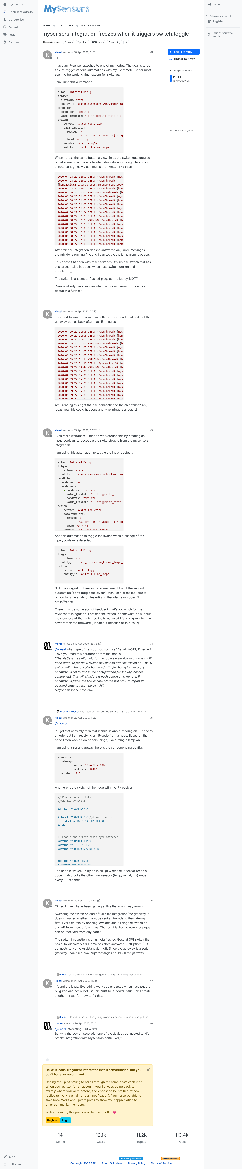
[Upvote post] (135, 300)
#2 (151, 311)
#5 (151, 717)
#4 (151, 643)
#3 (151, 430)
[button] (19, 1157)
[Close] (148, 1070)
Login (65, 1120)
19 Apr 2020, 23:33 (86, 643)
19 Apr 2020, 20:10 (85, 311)
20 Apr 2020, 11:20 (85, 717)
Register (52, 1120)
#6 (151, 900)
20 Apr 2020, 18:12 (86, 1023)
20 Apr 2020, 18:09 (85, 980)
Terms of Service (161, 1163)
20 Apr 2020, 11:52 (85, 900)
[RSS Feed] (126, 42)
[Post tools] (149, 300)
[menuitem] (223, 5)
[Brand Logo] (66, 9)
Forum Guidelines (112, 1163)
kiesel (58, 52)
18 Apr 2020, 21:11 (84, 52)
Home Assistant (52, 42)
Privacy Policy (136, 1163)
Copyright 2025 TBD (83, 1163)
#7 (151, 980)
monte (59, 643)
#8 (151, 1023)
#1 (151, 52)
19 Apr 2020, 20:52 (85, 430)
